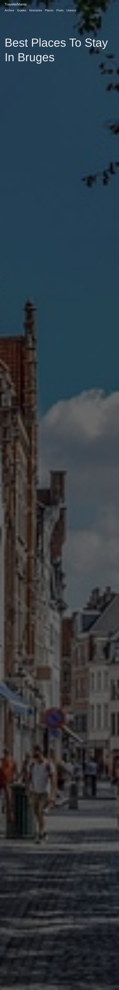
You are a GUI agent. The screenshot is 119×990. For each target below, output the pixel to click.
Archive (9, 10)
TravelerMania (15, 4)
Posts (60, 10)
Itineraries (35, 10)
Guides (21, 10)
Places (49, 10)
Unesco (71, 10)
